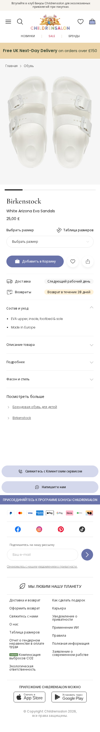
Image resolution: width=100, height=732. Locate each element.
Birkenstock (23, 201)
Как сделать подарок (68, 600)
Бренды (74, 36)
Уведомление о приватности (64, 618)
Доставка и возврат (24, 600)
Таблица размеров (24, 632)
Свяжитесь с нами (23, 616)
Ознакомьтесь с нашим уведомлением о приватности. (42, 567)
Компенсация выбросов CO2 (25, 656)
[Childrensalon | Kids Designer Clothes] (50, 20)
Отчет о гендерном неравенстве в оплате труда (26, 643)
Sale (52, 36)
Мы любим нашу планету (54, 586)
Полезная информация (70, 643)
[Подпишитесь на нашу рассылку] (87, 555)
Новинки (28, 36)
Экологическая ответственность (22, 668)
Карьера (59, 608)
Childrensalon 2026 (60, 711)
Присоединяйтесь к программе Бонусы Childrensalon (50, 500)
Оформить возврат (24, 608)
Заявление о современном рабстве (70, 653)
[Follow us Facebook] (18, 531)
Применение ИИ (65, 627)
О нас (13, 624)
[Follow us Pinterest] (61, 531)
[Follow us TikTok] (82, 531)
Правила (59, 635)
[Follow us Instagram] (39, 531)
